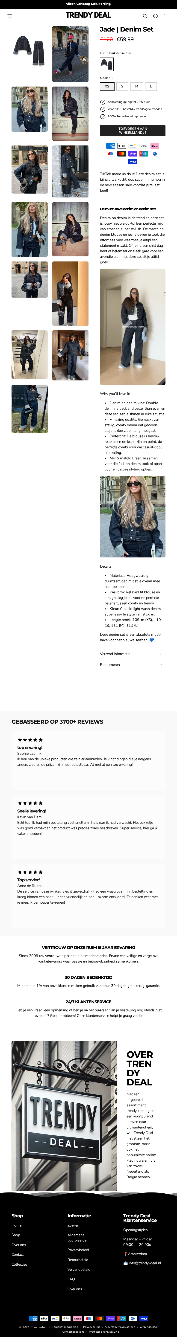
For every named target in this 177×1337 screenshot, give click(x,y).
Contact (18, 1254)
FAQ (71, 1279)
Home (16, 1225)
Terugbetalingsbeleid (65, 1327)
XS (107, 86)
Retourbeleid (78, 1259)
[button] (10, 16)
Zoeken (73, 1225)
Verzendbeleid (79, 1269)
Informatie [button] (79, 1215)
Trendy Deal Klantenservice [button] (140, 1218)
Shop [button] (17, 1215)
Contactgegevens (73, 1332)
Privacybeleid (78, 1250)
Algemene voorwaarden (78, 1238)
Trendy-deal (39, 1327)
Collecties (19, 1264)
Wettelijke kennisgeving (104, 1332)
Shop (16, 1235)
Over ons (19, 1244)
